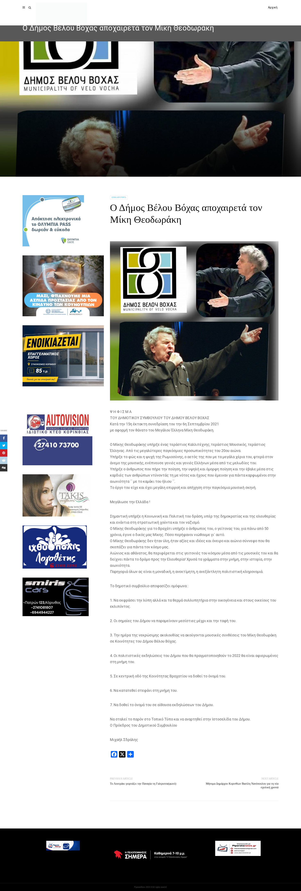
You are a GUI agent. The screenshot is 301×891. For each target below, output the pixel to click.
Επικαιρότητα (119, 197)
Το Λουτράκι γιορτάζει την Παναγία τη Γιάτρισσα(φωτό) (143, 783)
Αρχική (272, 7)
